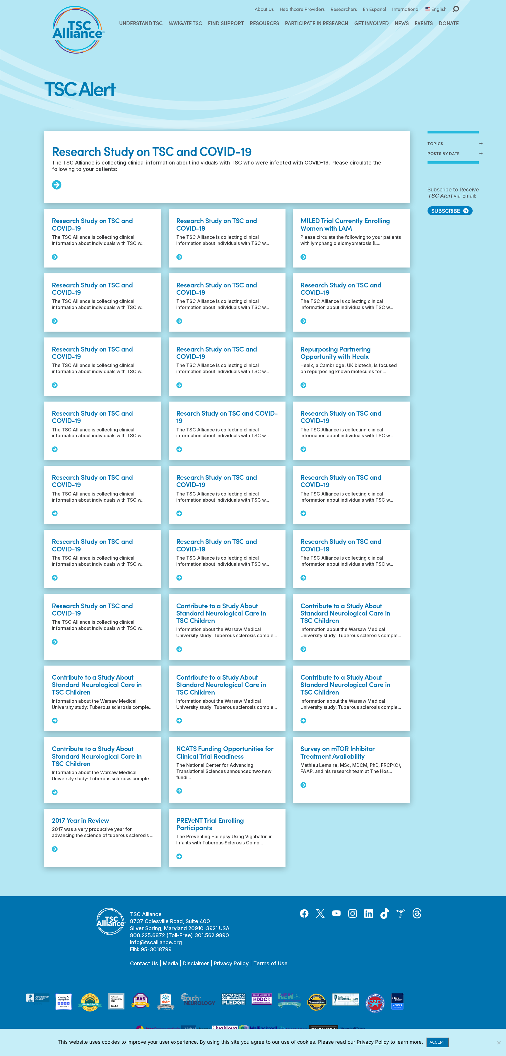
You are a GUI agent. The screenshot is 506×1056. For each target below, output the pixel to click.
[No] (499, 1042)
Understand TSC (141, 23)
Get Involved (371, 23)
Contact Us (144, 963)
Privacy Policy (231, 963)
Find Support (226, 23)
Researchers (344, 9)
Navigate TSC (185, 23)
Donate (449, 23)
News (402, 23)
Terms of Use (270, 963)
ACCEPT (437, 1042)
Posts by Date (444, 153)
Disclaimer (196, 963)
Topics (435, 143)
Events (424, 23)
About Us (264, 9)
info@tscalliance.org (156, 942)
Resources (264, 23)
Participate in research (316, 23)
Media (170, 963)
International (406, 9)
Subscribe (445, 211)
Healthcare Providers (302, 9)
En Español (374, 9)
